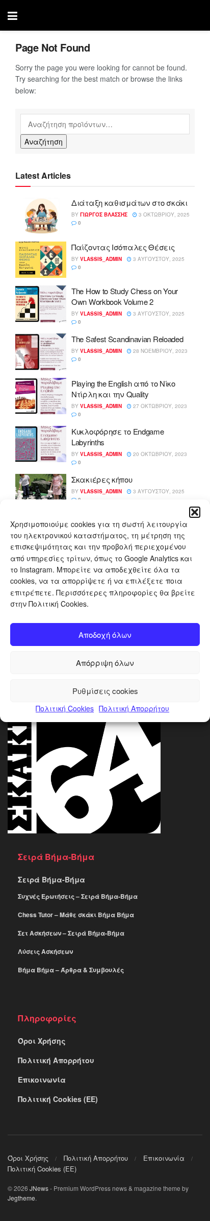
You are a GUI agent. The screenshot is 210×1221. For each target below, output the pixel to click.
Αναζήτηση (43, 141)
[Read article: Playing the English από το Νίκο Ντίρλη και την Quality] (40, 396)
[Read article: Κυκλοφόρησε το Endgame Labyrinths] (40, 444)
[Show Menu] (12, 15)
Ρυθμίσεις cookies (105, 690)
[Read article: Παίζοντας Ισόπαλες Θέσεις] (40, 260)
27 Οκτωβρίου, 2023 (159, 406)
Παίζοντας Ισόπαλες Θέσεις (123, 247)
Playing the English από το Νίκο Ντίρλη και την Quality (123, 388)
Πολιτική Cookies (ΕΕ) (58, 1099)
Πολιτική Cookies (65, 708)
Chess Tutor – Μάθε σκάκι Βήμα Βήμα (76, 914)
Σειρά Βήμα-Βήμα (51, 879)
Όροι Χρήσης (42, 1041)
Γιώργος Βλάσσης (103, 214)
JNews (39, 1188)
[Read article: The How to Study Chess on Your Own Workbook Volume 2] (40, 303)
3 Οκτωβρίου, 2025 (163, 214)
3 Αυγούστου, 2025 (158, 258)
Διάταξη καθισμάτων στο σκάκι (129, 202)
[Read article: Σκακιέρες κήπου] (40, 492)
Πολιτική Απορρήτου (134, 708)
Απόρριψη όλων (105, 662)
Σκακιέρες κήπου (102, 479)
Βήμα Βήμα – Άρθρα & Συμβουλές (71, 969)
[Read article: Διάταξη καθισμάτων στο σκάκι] (40, 215)
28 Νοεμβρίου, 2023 (160, 350)
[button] (195, 512)
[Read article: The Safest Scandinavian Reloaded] (40, 351)
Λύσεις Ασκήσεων (45, 951)
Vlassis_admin (101, 258)
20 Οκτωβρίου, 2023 (159, 454)
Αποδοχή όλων (105, 634)
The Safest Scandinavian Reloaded (127, 338)
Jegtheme (21, 1197)
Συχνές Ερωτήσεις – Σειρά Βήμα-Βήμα (78, 896)
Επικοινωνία (42, 1079)
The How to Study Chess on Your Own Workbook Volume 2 (124, 296)
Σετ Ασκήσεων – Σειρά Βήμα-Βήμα (71, 933)
